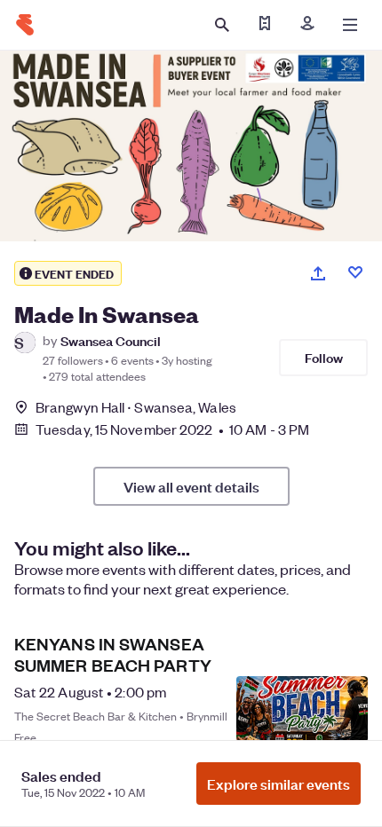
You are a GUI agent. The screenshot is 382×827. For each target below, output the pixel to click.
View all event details (191, 486)
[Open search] (222, 24)
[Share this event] (318, 273)
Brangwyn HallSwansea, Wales (136, 407)
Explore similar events (278, 783)
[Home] (25, 24)
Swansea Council (110, 340)
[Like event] (355, 272)
